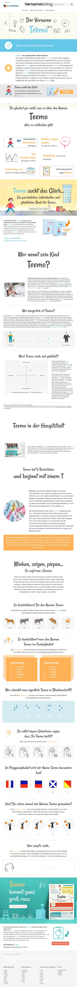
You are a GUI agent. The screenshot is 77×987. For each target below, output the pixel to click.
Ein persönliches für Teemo (28, 142)
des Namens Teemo (28, 157)
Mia (5, 979)
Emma (5, 980)
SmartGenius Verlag (62, 970)
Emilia (5, 976)
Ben (57, 283)
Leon (59, 283)
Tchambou (60, 327)
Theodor (22, 667)
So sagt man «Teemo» (50, 142)
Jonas (63, 283)
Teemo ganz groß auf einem (64, 171)
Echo (54, 669)
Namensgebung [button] (49, 10)
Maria (5, 973)
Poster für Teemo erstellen (18, 906)
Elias (23, 974)
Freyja (41, 973)
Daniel (42, 288)
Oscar (54, 677)
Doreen (42, 979)
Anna (5, 977)
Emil (20, 669)
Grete (41, 970)
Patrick (30, 288)
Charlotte (6, 974)
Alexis (41, 976)
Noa (41, 982)
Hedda (42, 983)
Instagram (60, 974)
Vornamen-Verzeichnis (12, 954)
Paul (69, 283)
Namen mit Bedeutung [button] (36, 10)
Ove (41, 977)
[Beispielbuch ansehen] (59, 91)
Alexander (24, 970)
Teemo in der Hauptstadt (54, 157)
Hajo (41, 980)
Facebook (60, 973)
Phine (41, 974)
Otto (20, 677)
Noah (23, 976)
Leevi (41, 971)
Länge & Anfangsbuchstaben (15, 171)
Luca (23, 982)
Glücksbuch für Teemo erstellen (38, 209)
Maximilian (24, 971)
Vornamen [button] (25, 10)
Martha (21, 674)
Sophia (6, 983)
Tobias (70, 286)
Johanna (6, 982)
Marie (5, 970)
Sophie (5, 971)
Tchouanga (53, 327)
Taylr (67, 327)
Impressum (60, 971)
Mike (54, 674)
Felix (23, 977)
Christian (34, 288)
